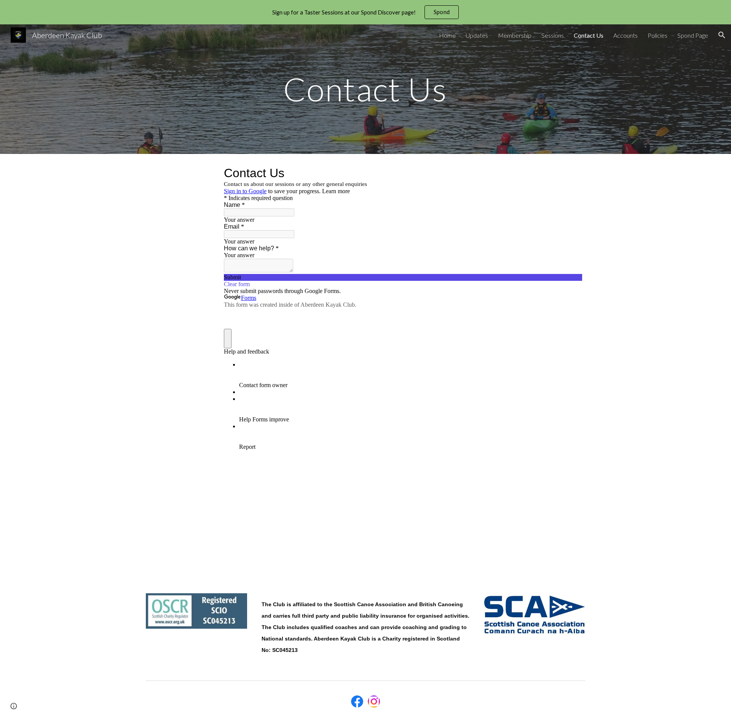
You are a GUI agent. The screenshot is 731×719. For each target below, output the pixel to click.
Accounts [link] (625, 35)
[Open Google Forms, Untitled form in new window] (571, 173)
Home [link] (447, 35)
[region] (365, 12)
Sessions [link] (552, 35)
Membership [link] (514, 35)
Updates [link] (477, 35)
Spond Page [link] (692, 35)
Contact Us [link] (588, 35)
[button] (722, 35)
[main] (365, 89)
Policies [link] (657, 35)
